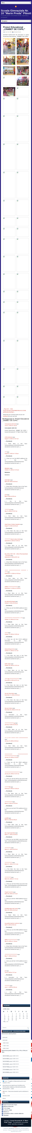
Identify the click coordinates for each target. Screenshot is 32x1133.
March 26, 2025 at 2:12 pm (11, 893)
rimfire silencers (8, 437)
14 (8, 1016)
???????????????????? (11, 954)
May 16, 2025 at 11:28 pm (11, 941)
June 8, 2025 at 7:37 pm (10, 972)
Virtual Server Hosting (17, 1130)
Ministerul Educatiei (8, 1106)
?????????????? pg (10, 723)
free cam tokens (8, 708)
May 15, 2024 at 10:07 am (11, 511)
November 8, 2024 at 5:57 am (12, 680)
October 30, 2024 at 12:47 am (12, 665)
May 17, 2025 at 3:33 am (11, 956)
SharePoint (24, 1130)
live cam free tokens (9, 693)
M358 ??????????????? (11, 939)
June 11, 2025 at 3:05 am (11, 987)
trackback (5, 416)
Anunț (4, 1098)
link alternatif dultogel (10, 601)
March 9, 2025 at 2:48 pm (11, 819)
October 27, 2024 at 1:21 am (11, 650)
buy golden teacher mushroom (12, 923)
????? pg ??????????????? (12, 678)
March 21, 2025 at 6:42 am (11, 849)
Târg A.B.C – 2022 (8, 409)
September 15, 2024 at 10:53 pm (13, 573)
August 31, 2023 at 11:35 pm (12, 453)
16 (16, 1016)
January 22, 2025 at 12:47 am (12, 773)
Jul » (7, 1021)
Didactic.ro (6, 1111)
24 (19, 1018)
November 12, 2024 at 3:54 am (12, 695)
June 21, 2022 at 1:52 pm (11, 425)
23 (16, 1018)
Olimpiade (6, 1115)
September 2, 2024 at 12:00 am (12, 540)
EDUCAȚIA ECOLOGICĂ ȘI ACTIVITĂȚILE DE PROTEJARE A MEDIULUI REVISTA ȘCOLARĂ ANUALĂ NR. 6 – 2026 (14, 1087)
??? (6, 452)
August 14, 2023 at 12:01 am (12, 438)
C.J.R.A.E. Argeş (7, 1110)
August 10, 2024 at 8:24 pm (11, 526)
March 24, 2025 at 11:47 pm (11, 879)
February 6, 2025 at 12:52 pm (12, 788)
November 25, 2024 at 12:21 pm (12, 709)
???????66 (7, 787)
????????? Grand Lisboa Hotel (12, 539)
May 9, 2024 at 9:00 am (10, 496)
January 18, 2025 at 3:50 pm (11, 741)
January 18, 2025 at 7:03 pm (11, 757)
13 (4, 1016)
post (6, 494)
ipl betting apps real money (11, 908)
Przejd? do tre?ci (9, 892)
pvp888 (6, 818)
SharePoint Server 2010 (16, 1131)
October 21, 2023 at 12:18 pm (12, 470)
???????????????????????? (12, 772)
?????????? (8, 847)
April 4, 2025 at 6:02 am (10, 925)
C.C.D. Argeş (6, 1108)
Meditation (7, 468)
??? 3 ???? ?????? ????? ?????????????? (16, 737)
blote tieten (7, 480)
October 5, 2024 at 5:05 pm (11, 603)
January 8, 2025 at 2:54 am (11, 724)
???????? (7, 985)
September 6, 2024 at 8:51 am (12, 557)
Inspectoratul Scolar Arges (10, 1104)
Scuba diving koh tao (10, 649)
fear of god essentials (10, 833)
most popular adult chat (10, 424)
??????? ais (8, 509)
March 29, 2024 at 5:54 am (11, 481)
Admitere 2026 (6, 1095)
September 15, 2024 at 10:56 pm (13, 588)
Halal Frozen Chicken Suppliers (12, 524)
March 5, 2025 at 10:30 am (11, 803)
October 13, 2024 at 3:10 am (11, 619)
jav (5, 970)
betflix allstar (8, 663)
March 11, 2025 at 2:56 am (11, 834)
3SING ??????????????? (11, 586)
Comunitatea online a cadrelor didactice (13, 1113)
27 (4, 1020)
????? (6, 632)
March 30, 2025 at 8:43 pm (11, 910)
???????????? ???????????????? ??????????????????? (16, 754)
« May (4, 1021)
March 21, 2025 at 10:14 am (11, 864)
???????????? (8, 801)
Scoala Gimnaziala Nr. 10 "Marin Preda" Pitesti (16, 12)
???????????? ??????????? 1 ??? (13, 618)
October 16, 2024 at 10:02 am (12, 634)
